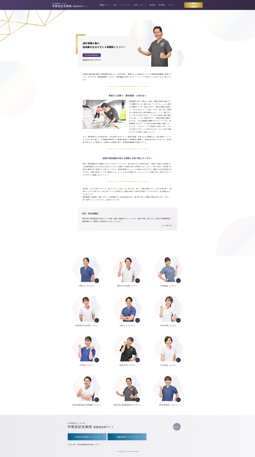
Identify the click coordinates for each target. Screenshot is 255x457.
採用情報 (162, 5)
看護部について (105, 5)
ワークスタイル (125, 5)
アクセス (171, 5)
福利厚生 (152, 5)
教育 (115, 5)
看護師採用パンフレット (127, 437)
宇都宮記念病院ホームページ (87, 437)
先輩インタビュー (140, 5)
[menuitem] (105, 5)
